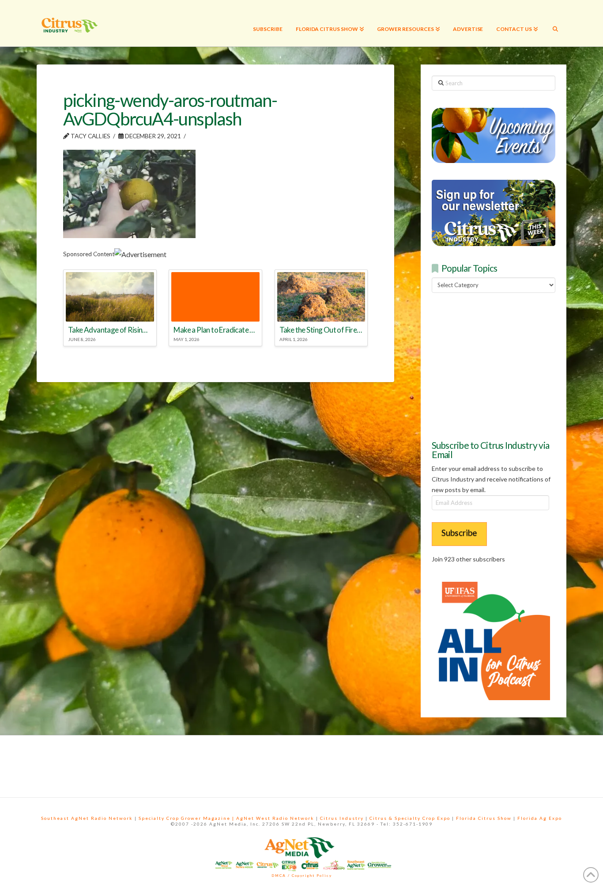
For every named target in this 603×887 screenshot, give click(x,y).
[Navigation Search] (555, 23)
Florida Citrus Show (484, 818)
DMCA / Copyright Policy (301, 875)
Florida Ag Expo (539, 818)
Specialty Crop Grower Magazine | (187, 818)
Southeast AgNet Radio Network (87, 818)
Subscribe (459, 532)
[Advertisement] (498, 365)
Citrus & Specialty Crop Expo (409, 818)
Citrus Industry (342, 818)
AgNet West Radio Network (275, 818)
